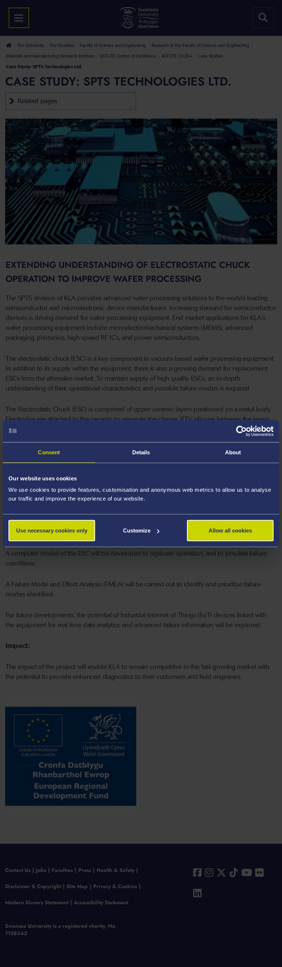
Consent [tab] (49, 452)
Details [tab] (141, 452)
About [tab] (233, 452)
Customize (137, 530)
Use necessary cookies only (51, 530)
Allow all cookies (230, 530)
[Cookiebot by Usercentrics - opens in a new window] (241, 430)
